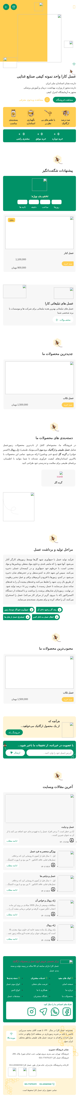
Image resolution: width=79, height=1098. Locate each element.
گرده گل (58, 482)
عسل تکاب (68, 398)
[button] (39, 64)
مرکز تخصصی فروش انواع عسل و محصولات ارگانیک (36, 961)
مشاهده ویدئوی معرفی (31, 99)
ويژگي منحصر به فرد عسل (42, 851)
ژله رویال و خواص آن (45, 900)
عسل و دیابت (67, 827)
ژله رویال (50, 925)
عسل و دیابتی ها (47, 876)
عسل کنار (69, 253)
